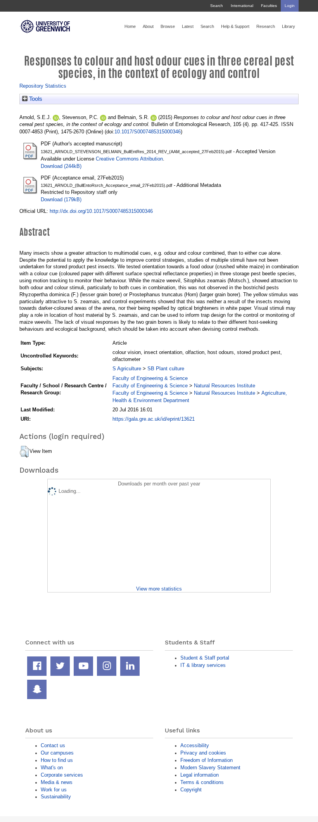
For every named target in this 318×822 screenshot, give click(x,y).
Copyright (191, 790)
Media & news (57, 782)
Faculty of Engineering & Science (150, 378)
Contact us (53, 745)
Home (130, 26)
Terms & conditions (202, 782)
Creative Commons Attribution (129, 159)
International (242, 5)
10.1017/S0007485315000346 (147, 132)
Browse (168, 26)
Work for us (54, 790)
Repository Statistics (42, 86)
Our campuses (57, 753)
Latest (188, 26)
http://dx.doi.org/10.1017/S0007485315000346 (101, 211)
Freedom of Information (206, 760)
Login (290, 5)
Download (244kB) (61, 166)
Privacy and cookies (203, 753)
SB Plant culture (165, 368)
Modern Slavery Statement (210, 767)
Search (216, 5)
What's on (52, 767)
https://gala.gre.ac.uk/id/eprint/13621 (153, 419)
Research (265, 26)
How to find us (57, 760)
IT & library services (203, 665)
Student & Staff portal (204, 658)
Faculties (269, 5)
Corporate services (62, 775)
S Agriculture (126, 368)
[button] (24, 452)
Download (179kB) (61, 199)
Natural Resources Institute (224, 386)
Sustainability (56, 797)
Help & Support (235, 26)
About (148, 26)
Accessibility (194, 745)
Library (288, 26)
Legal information (199, 775)
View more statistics (159, 589)
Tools (35, 99)
